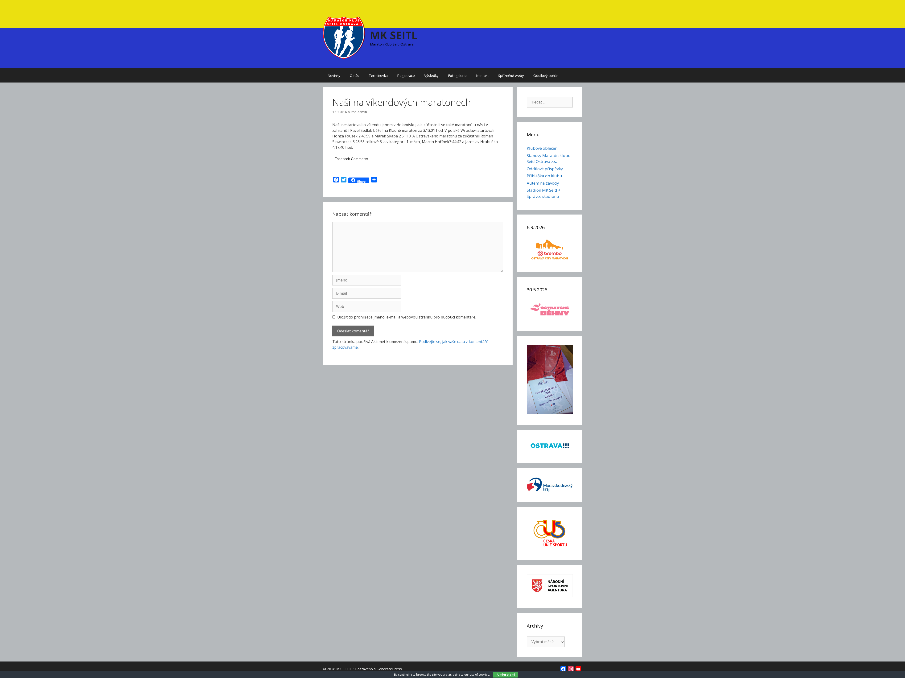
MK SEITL (394, 35)
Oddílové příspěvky (545, 168)
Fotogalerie (457, 75)
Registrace (406, 75)
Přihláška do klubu (544, 175)
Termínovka (378, 75)
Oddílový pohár (545, 75)
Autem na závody (543, 183)
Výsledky (431, 75)
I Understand (505, 675)
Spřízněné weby (511, 75)
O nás (354, 75)
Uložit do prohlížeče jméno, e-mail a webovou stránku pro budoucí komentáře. (406, 317)
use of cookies (479, 675)
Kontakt (482, 75)
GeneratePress (389, 668)
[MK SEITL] (344, 37)
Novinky (334, 75)
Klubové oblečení (543, 148)
